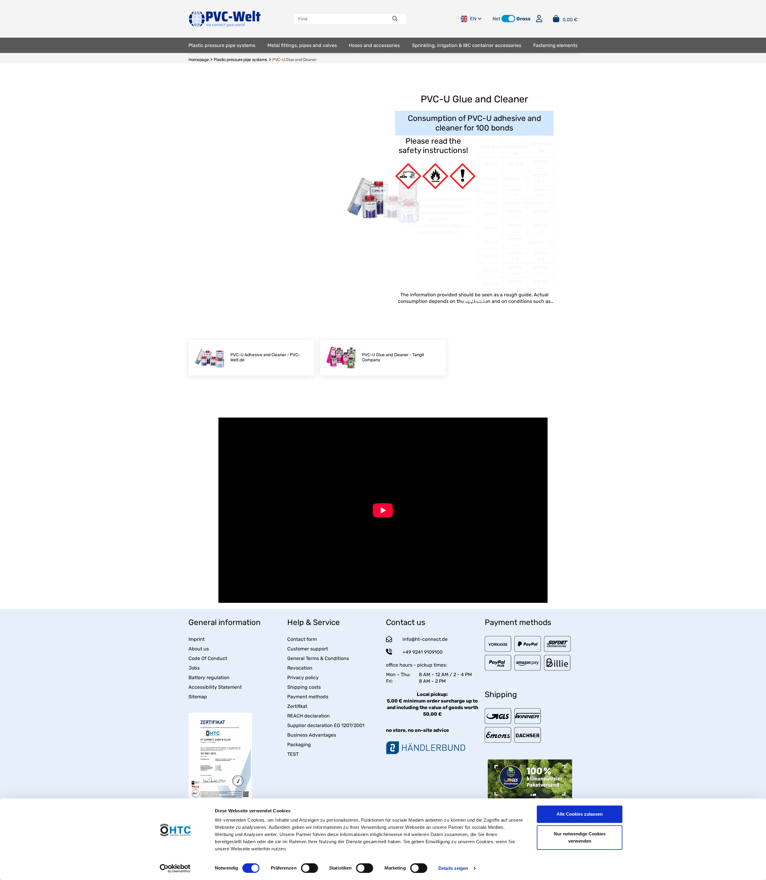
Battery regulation (209, 677)
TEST (293, 754)
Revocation (299, 668)
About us (199, 649)
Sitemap (198, 697)
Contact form (302, 639)
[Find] (395, 18)
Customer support (307, 649)
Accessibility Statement (215, 687)
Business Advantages (311, 735)
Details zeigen (453, 868)
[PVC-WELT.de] (225, 18)
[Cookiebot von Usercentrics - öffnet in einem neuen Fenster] (175, 868)
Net (496, 19)
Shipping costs (304, 687)
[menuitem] (222, 45)
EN (473, 19)
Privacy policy (303, 677)
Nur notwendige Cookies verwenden (580, 837)
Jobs (194, 668)
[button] (508, 18)
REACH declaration (308, 716)
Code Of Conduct (208, 658)
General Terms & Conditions (318, 658)
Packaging (299, 744)
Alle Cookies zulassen (580, 814)
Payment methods (307, 697)
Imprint (197, 639)
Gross (523, 19)
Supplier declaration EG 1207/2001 (325, 725)
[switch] (309, 868)
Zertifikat (297, 706)
